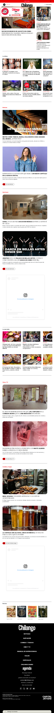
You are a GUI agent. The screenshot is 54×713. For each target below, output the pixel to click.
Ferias (4, 342)
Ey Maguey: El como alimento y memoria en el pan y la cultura (11, 73)
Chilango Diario (27, 664)
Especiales (27, 660)
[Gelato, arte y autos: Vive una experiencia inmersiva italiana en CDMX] (12, 85)
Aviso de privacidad (27, 685)
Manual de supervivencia (27, 651)
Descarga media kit (27, 672)
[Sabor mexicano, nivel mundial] (32, 611)
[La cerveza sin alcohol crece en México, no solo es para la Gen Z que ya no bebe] (25, 518)
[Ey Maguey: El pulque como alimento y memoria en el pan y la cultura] (12, 64)
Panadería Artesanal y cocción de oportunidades (21, 497)
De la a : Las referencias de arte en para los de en (31, 73)
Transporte (39, 22)
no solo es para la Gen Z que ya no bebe (23, 533)
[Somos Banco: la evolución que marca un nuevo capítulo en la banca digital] (25, 159)
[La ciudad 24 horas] (21, 611)
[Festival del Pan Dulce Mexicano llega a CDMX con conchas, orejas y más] (32, 359)
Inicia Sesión (48, 4)
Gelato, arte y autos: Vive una (12, 95)
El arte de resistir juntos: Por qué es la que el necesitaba (23, 412)
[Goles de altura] (42, 611)
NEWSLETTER (8, 4)
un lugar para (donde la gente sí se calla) (25, 222)
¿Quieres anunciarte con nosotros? (27, 677)
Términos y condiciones (27, 682)
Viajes (27, 656)
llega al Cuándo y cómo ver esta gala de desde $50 (23, 259)
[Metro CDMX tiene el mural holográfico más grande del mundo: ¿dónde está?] (25, 122)
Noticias (44, 69)
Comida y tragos (6, 69)
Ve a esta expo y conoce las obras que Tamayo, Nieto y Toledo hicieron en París (43, 46)
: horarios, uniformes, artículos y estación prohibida (43, 26)
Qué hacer (4, 29)
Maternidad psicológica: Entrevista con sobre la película (24, 449)
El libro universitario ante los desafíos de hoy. (32, 95)
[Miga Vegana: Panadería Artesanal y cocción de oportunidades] (25, 481)
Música (24, 69)
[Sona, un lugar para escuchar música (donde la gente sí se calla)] (25, 207)
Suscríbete (27, 675)
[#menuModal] (4, 4)
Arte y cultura (39, 40)
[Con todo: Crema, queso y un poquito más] (11, 611)
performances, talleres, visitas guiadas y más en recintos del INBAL (17, 33)
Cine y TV (5, 382)
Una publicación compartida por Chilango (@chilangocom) (25, 317)
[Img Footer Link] (27, 668)
